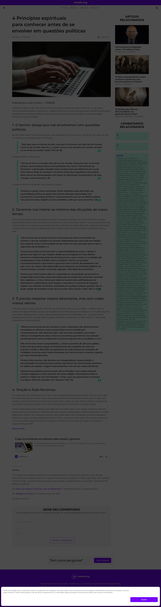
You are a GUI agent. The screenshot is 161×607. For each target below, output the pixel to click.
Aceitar (144, 600)
